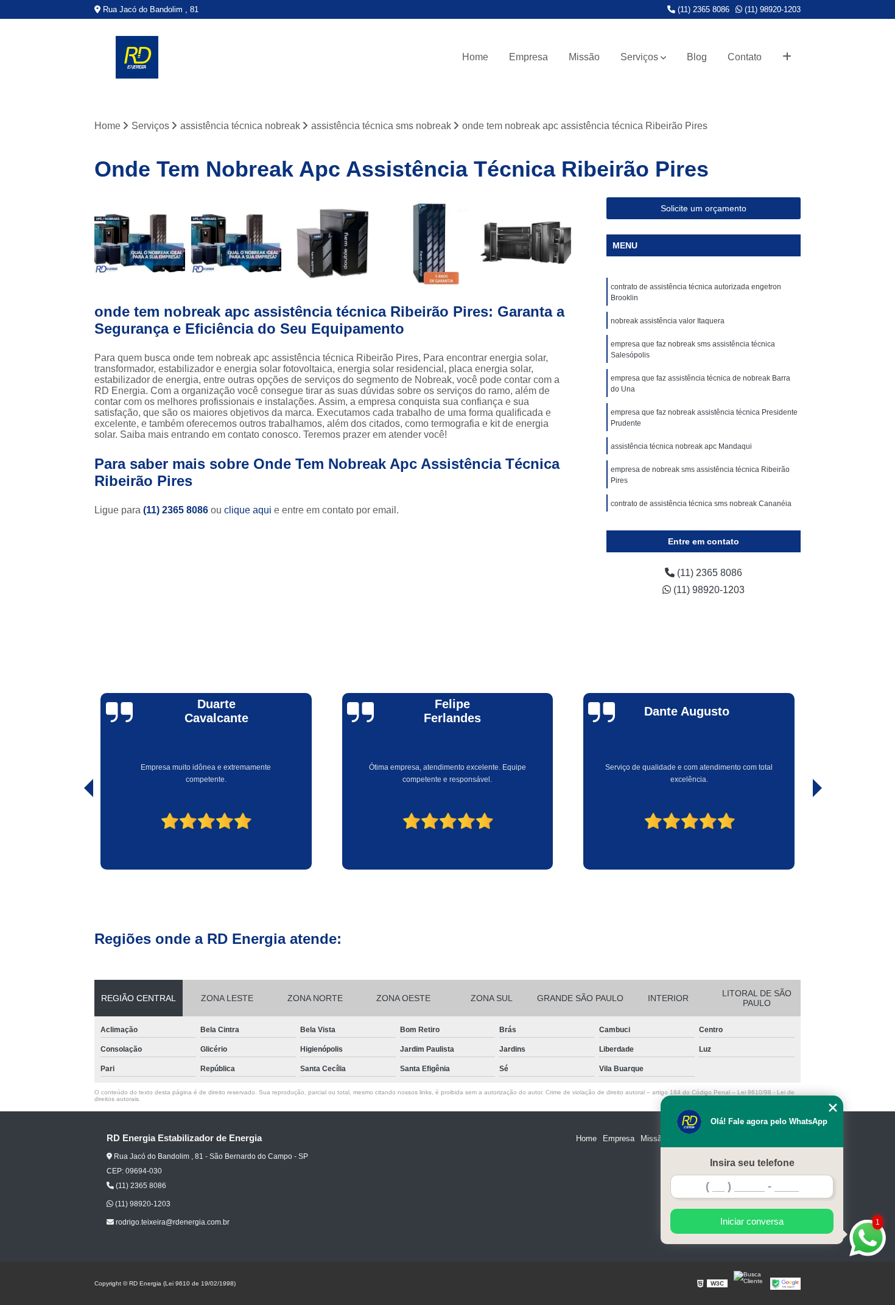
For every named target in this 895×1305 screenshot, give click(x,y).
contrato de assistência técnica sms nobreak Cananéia (701, 503)
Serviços (639, 57)
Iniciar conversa (752, 1221)
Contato (745, 57)
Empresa (528, 57)
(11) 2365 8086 (702, 9)
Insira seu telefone (752, 1163)
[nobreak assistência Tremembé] (139, 242)
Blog (697, 57)
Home (475, 57)
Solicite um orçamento (703, 208)
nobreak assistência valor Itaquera (668, 321)
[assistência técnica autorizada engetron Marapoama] (332, 242)
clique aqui (248, 510)
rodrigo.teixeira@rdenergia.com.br (172, 1222)
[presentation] (72, 835)
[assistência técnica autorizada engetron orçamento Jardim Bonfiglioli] (429, 242)
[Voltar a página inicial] (137, 57)
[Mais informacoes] (787, 57)
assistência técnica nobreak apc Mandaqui (681, 446)
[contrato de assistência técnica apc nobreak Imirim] (525, 242)
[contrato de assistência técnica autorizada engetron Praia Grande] (236, 242)
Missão (584, 57)
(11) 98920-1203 (771, 9)
